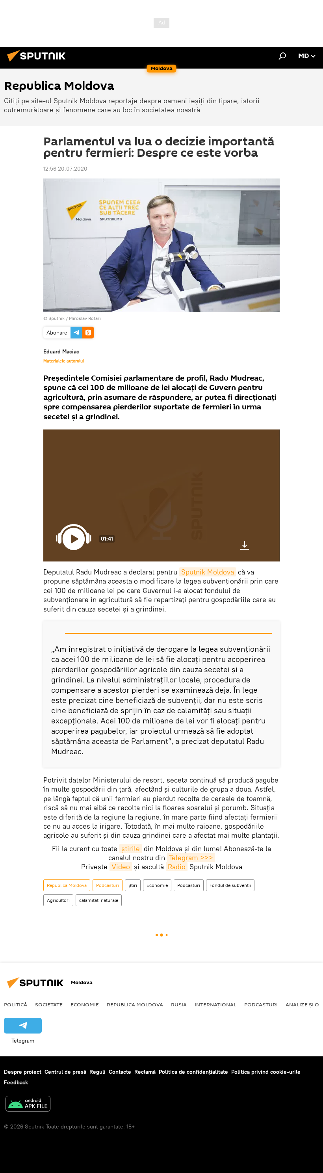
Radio (177, 866)
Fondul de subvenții (230, 885)
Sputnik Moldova (207, 571)
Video (120, 866)
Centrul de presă (65, 1071)
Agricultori (58, 900)
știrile (130, 848)
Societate (49, 1004)
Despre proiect (22, 1071)
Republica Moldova (67, 885)
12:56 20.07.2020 (65, 168)
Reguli (97, 1071)
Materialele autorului (63, 361)
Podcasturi (107, 885)
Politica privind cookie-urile (266, 1071)
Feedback (16, 1082)
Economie (157, 885)
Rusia (179, 1004)
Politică (15, 1004)
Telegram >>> (191, 857)
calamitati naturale (98, 900)
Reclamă (145, 1071)
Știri (132, 885)
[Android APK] (28, 1105)
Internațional (215, 1004)
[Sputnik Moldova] (38, 62)
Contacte (120, 1071)
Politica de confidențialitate (193, 1071)
